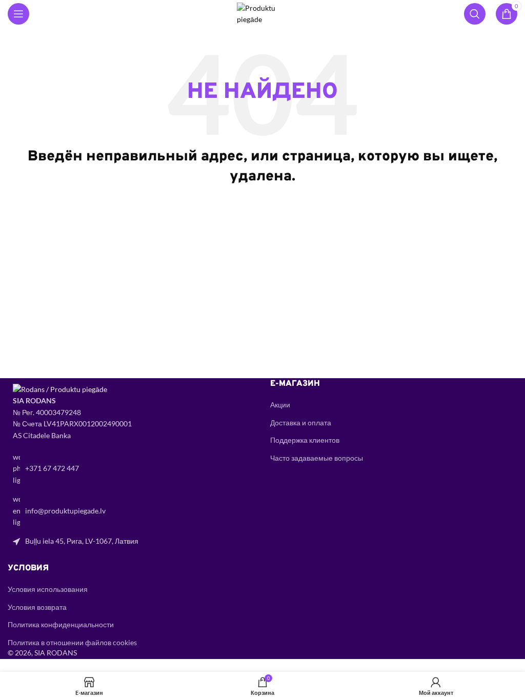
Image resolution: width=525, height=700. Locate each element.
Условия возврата (37, 607)
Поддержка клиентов (304, 440)
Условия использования (48, 589)
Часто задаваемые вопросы (316, 458)
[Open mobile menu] (18, 14)
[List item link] (131, 468)
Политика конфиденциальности (61, 624)
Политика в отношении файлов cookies (72, 642)
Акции (280, 404)
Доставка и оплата (300, 422)
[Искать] (475, 14)
